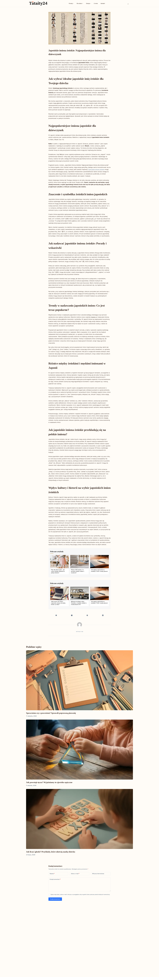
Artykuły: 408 (79, 631)
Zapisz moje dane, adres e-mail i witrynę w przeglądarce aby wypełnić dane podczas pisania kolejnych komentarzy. (80, 894)
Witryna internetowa (98, 873)
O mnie (96, 3)
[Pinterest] (87, 615)
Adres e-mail (75, 873)
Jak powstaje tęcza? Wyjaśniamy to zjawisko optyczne (49, 782)
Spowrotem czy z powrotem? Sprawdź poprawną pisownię (51, 713)
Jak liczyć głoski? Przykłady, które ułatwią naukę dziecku (50, 852)
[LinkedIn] (103, 615)
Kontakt (103, 3)
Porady (71, 3)
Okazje (88, 3)
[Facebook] (56, 615)
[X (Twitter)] (72, 615)
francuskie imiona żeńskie (96, 169)
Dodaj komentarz (55, 879)
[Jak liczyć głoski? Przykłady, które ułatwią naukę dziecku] (79, 819)
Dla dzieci (79, 3)
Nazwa (52, 873)
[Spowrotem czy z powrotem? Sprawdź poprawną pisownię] (79, 680)
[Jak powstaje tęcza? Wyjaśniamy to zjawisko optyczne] (79, 750)
